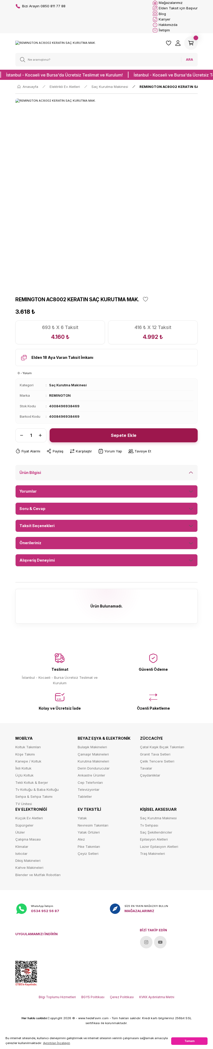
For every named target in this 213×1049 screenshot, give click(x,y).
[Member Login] (178, 43)
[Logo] (55, 43)
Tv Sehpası (149, 825)
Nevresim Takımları (93, 825)
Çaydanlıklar (150, 775)
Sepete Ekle (123, 435)
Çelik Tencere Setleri (157, 761)
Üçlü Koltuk (24, 775)
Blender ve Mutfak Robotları (38, 875)
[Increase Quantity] (41, 435)
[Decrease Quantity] (20, 435)
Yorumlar (28, 491)
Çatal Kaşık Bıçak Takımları (162, 747)
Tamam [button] (189, 1041)
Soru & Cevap (32, 508)
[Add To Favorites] (145, 299)
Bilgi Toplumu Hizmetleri (57, 997)
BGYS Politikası (92, 997)
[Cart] (191, 43)
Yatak (82, 818)
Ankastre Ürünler (91, 775)
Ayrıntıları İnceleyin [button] (56, 1043)
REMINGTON (60, 395)
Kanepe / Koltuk (28, 761)
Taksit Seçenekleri (37, 525)
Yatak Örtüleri (89, 832)
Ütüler (20, 832)
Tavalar (146, 768)
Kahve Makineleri (29, 867)
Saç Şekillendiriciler (156, 832)
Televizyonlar (88, 789)
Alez (81, 839)
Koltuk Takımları (28, 747)
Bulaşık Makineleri (92, 747)
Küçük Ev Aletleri (29, 818)
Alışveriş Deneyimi (37, 560)
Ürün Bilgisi (30, 472)
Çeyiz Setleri (88, 853)
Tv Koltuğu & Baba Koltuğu (37, 789)
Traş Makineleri (152, 853)
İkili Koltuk (23, 768)
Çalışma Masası (28, 839)
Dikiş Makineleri (28, 860)
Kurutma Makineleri (93, 761)
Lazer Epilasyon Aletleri (159, 846)
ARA (189, 59)
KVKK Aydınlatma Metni (156, 997)
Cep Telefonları (90, 782)
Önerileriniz (30, 543)
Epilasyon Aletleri (154, 839)
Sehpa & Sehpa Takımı (33, 796)
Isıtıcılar (21, 853)
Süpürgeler (24, 825)
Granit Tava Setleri (155, 754)
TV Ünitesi (23, 804)
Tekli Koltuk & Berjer (31, 782)
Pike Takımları (89, 846)
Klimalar (21, 846)
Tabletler (85, 796)
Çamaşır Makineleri (93, 754)
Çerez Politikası (122, 997)
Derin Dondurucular (94, 768)
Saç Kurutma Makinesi (68, 385)
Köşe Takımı (25, 754)
